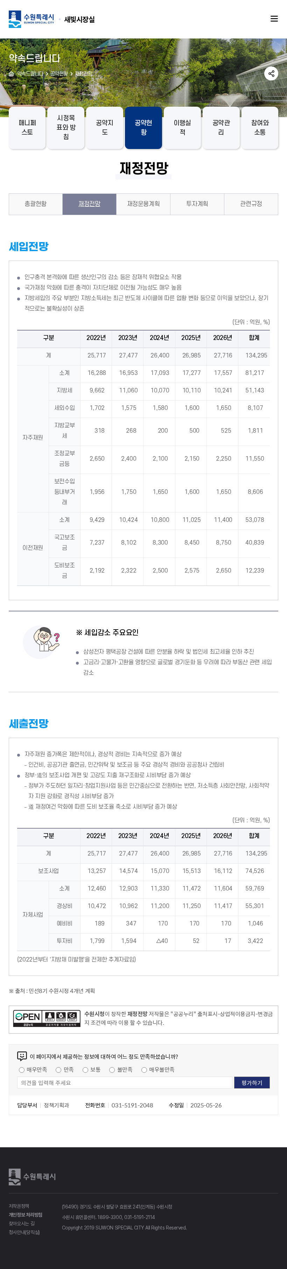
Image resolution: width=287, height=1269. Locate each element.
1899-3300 (110, 1217)
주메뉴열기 (274, 19)
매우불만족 (162, 1069)
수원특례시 (33, 1177)
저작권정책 (19, 1206)
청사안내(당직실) (24, 1232)
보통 (95, 1069)
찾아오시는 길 (22, 1223)
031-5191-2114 (139, 1217)
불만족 (125, 1069)
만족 (69, 1069)
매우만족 (37, 1069)
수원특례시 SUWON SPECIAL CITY (79, 19)
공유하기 (271, 73)
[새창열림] (47, 1019)
